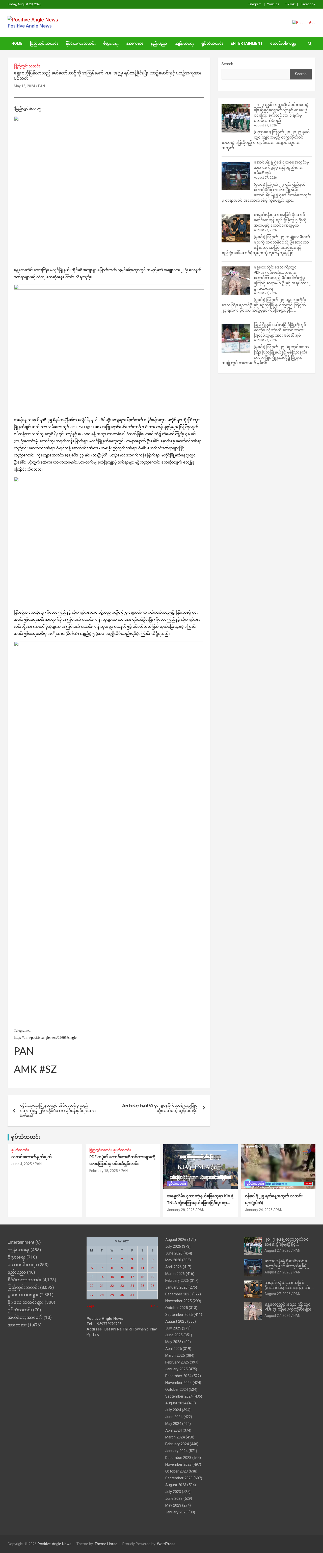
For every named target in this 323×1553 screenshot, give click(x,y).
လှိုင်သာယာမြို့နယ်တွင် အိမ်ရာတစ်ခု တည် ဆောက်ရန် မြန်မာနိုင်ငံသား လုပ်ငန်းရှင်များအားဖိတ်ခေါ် (58, 1110)
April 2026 (173, 1267)
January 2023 (176, 1512)
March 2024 (175, 1437)
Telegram (254, 4)
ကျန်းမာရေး (184, 43)
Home (16, 43)
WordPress (166, 1544)
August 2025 (175, 1321)
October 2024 (176, 1389)
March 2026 (175, 1273)
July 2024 (173, 1410)
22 (112, 1286)
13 (91, 1277)
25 (142, 1286)
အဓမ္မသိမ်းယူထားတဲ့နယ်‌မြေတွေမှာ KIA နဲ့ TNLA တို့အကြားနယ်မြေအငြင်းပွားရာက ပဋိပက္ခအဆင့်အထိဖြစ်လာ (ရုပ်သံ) (200, 1203)
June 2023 (173, 1498)
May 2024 (173, 1423)
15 (112, 1277)
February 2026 (177, 1280)
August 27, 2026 (277, 1250)
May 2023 (173, 1505)
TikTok (290, 4)
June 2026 (173, 1253)
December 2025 (178, 1294)
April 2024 (173, 1430)
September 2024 (179, 1396)
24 (132, 1286)
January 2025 (176, 1369)
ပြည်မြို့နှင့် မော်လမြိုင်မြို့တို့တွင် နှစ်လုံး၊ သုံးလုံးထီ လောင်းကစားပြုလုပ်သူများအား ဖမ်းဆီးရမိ (280, 330)
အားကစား (134, 43)
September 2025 (179, 1314)
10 (132, 1268)
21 (101, 1286)
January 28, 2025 (181, 1210)
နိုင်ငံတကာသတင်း (81, 43)
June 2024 (173, 1416)
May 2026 (173, 1260)
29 (112, 1295)
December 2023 (178, 1457)
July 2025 (173, 1328)
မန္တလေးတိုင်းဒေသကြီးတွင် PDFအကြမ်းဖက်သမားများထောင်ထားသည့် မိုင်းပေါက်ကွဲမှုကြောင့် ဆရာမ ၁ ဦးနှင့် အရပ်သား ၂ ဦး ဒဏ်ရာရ (282, 278)
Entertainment (247, 43)
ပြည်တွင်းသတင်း (44, 43)
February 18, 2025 (103, 1171)
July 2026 (173, 1246)
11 (142, 1268)
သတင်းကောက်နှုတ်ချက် (31, 1157)
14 (101, 1277)
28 (101, 1295)
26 (152, 1286)
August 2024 (175, 1403)
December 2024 (178, 1376)
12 (152, 1268)
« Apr (90, 1306)
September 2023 (179, 1478)
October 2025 (176, 1307)
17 (132, 1277)
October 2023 (176, 1471)
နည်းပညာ (159, 43)
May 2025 (173, 1342)
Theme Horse (106, 1544)
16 (122, 1277)
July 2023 (173, 1491)
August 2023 (175, 1485)
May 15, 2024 (24, 86)
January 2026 (176, 1287)
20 (91, 1286)
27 (91, 1295)
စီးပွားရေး (111, 43)
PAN (41, 86)
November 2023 (178, 1464)
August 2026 (175, 1239)
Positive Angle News (29, 26)
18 (142, 1277)
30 (122, 1295)
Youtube (273, 4)
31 (132, 1295)
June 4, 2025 (21, 1164)
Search (227, 64)
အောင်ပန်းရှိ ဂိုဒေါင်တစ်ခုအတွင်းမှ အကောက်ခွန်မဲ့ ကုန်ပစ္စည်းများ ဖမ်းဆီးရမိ (281, 167)
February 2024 (177, 1444)
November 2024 (178, 1382)
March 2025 (175, 1355)
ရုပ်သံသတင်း (212, 43)
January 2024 (176, 1451)
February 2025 (177, 1362)
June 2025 (173, 1335)
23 (122, 1286)
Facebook (308, 4)
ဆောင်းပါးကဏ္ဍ (283, 43)
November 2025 (178, 1301)
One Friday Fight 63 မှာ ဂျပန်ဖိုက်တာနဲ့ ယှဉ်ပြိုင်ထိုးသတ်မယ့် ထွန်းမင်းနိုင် (160, 1108)
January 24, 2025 (259, 1210)
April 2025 (173, 1348)
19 (152, 1277)
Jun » (154, 1306)
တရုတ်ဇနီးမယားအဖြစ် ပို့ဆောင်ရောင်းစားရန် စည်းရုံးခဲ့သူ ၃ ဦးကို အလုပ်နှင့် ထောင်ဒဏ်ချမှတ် (280, 220)
